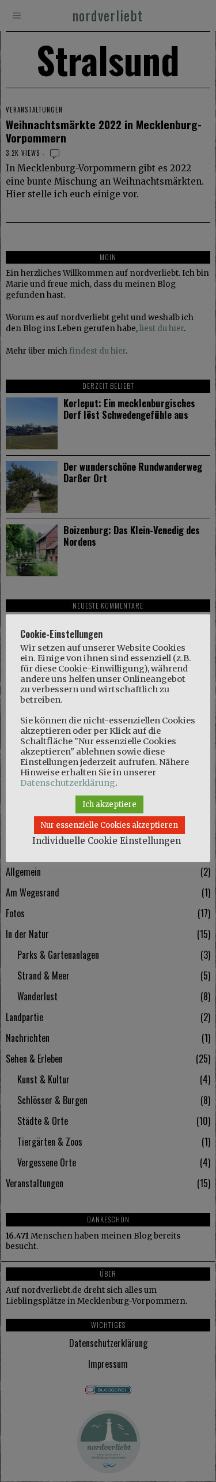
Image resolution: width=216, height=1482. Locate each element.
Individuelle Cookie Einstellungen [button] (106, 840)
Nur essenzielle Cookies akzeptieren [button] (109, 825)
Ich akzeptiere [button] (109, 804)
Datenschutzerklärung (67, 783)
